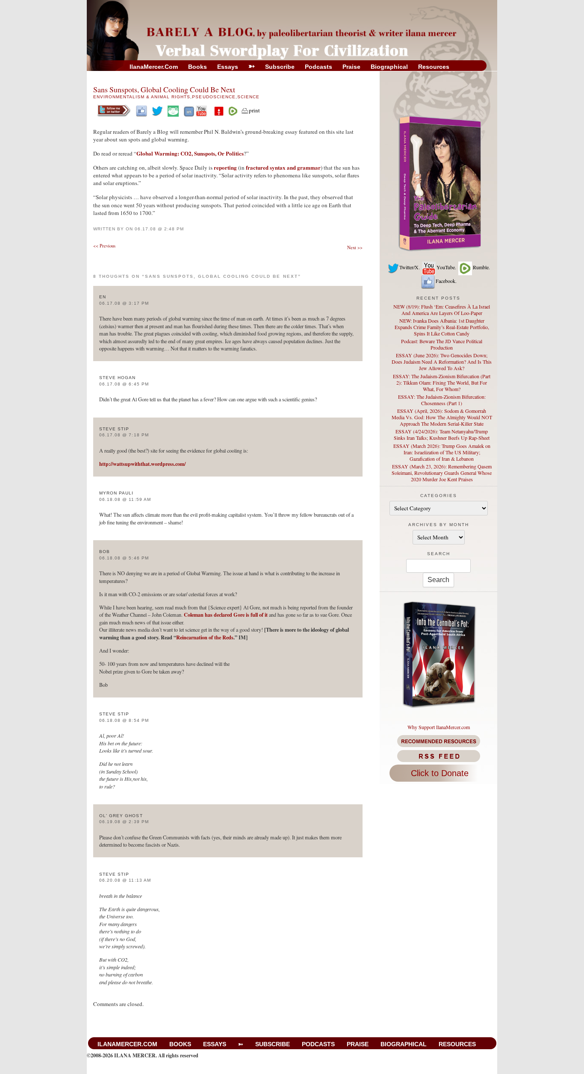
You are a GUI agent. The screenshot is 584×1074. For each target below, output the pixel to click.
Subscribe (280, 66)
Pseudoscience (213, 96)
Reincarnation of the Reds (204, 637)
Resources (433, 66)
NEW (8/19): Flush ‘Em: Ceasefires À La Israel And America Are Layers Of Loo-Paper (441, 309)
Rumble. (481, 267)
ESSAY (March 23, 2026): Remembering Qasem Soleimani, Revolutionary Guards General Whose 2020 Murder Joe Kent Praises (442, 473)
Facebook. (446, 280)
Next (355, 247)
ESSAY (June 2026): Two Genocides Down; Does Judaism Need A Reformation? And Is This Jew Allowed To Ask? (442, 361)
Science (248, 96)
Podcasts (318, 66)
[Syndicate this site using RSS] (438, 756)
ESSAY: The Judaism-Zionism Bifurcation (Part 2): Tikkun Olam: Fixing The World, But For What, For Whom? (441, 382)
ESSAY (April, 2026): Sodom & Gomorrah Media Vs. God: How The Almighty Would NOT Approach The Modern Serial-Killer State (442, 417)
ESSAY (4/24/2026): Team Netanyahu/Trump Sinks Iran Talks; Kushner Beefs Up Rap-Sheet (442, 434)
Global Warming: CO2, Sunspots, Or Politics (190, 153)
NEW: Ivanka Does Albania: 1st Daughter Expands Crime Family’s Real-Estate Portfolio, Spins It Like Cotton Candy (442, 327)
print (254, 110)
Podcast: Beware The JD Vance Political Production (441, 344)
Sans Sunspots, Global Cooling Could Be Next (164, 89)
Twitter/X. (409, 267)
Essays (227, 66)
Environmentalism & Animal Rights (141, 96)
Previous (104, 246)
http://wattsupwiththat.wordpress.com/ (142, 464)
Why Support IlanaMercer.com (438, 727)
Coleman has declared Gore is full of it (226, 614)
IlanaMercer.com (154, 66)
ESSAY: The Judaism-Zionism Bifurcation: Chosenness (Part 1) (442, 399)
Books (197, 66)
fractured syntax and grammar (283, 167)
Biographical (389, 66)
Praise (351, 66)
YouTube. (446, 267)
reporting (225, 167)
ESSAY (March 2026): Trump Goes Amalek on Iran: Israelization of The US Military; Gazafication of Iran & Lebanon (441, 452)
